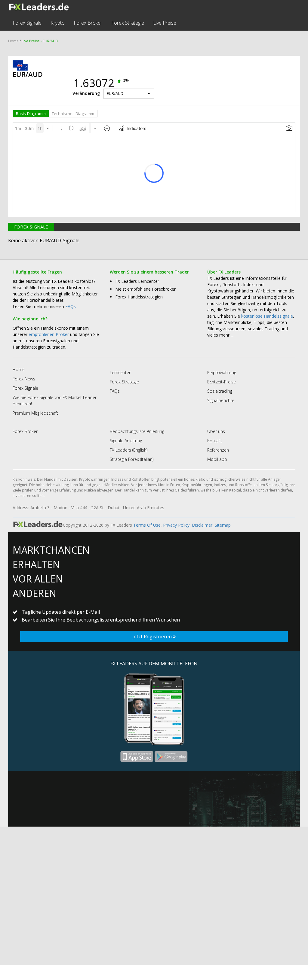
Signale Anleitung (126, 440)
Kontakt (214, 440)
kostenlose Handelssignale (267, 316)
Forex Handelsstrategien (139, 297)
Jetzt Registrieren (152, 636)
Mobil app (217, 459)
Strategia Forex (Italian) (131, 459)
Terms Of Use (147, 525)
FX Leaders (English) (128, 450)
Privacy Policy (176, 525)
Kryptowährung (221, 372)
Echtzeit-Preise (221, 382)
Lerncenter (120, 372)
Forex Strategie (127, 23)
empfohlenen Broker (49, 334)
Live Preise (164, 23)
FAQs (70, 306)
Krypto (58, 23)
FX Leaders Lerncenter (137, 281)
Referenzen (218, 450)
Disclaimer (202, 525)
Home (13, 41)
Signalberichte (220, 400)
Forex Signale (27, 23)
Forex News (24, 379)
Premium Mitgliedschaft (35, 413)
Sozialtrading (219, 391)
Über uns (216, 431)
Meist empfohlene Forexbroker (145, 289)
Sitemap (223, 525)
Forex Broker (88, 23)
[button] (128, 94)
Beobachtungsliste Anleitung (137, 431)
